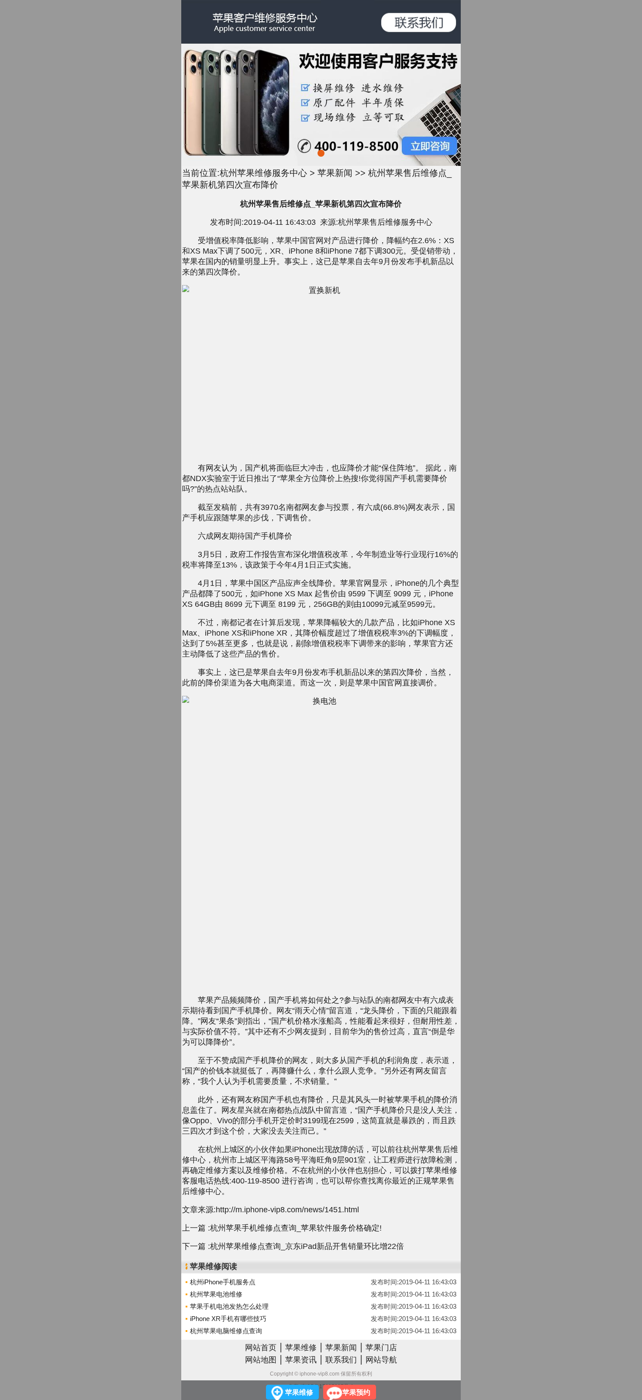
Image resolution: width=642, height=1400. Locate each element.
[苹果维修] (417, 21)
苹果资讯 (301, 1359)
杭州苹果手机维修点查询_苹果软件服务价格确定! (296, 1228)
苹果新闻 (335, 173)
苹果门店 (381, 1347)
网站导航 (381, 1359)
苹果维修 (301, 1347)
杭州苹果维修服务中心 (263, 173)
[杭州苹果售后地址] (321, 105)
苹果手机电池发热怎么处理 (229, 1306)
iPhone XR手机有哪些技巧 (228, 1318)
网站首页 (260, 1347)
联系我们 (341, 1359)
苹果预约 (356, 1392)
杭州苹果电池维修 (216, 1294)
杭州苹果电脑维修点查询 (226, 1331)
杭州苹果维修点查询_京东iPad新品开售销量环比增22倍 (307, 1246)
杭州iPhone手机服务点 (222, 1282)
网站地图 (260, 1359)
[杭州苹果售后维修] (251, 22)
